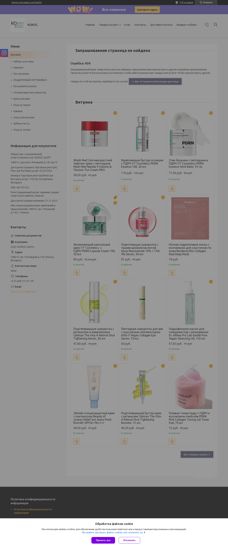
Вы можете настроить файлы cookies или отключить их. (112, 532)
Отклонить (129, 540)
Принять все (103, 540)
